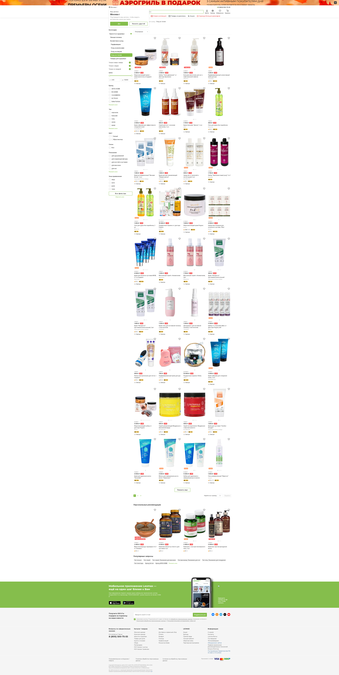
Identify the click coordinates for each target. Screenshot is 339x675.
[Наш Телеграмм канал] (220, 615)
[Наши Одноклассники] (216, 615)
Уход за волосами (117, 48)
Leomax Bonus (212, 636)
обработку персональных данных (182, 619)
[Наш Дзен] (224, 615)
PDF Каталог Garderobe (141, 649)
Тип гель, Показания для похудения (214, 560)
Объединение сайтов (215, 643)
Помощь (161, 638)
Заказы (212, 13)
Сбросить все (119, 197)
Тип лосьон (138, 560)
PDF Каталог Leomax (141, 647)
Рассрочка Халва (164, 643)
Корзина (227, 13)
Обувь (136, 643)
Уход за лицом (116, 51)
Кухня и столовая (139, 641)
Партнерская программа (191, 643)
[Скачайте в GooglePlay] (128, 603)
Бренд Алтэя (149, 563)
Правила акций (163, 641)
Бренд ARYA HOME (161, 563)
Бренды (185, 634)
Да (119, 24)
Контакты (211, 634)
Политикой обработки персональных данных (151, 621)
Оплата (161, 634)
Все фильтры (120, 193)
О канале (211, 632)
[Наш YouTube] (228, 615)
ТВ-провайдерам (213, 641)
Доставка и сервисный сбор (168, 632)
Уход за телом (116, 55)
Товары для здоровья (118, 58)
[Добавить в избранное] (155, 38)
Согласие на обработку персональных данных (175, 659)
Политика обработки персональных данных (147, 659)
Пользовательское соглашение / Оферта (119, 659)
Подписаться (200, 615)
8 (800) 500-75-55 (224, 7)
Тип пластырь (138, 563)
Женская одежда (139, 632)
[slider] (109, 75)
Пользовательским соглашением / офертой (181, 621)
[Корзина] (227, 10)
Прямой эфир (187, 636)
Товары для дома (139, 638)
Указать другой (138, 24)
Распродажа (138, 645)
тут (151, 671)
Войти (207, 13)
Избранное (220, 13)
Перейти (227, 495)
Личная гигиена (116, 37)
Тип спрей (147, 560)
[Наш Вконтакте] (213, 615)
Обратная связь (188, 641)
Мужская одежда (139, 634)
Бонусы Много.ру (213, 649)
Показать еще (182, 490)
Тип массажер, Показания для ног (189, 560)
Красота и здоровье (116, 34)
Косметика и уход (149, 21)
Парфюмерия (116, 44)
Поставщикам (212, 638)
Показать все (113, 104)
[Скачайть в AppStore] (115, 603)
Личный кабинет (188, 638)
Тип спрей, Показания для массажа (164, 560)
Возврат (161, 636)
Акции (185, 632)
